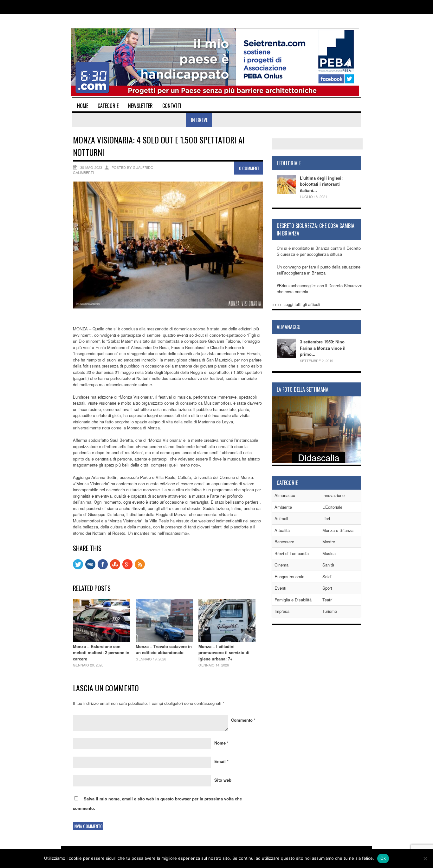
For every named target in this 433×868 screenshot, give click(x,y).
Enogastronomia (289, 576)
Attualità (282, 530)
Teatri (327, 600)
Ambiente (283, 507)
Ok (383, 858)
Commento (243, 720)
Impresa (282, 611)
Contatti (171, 105)
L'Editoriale (332, 507)
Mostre (328, 542)
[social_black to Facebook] (103, 568)
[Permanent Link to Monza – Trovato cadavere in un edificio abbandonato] (164, 640)
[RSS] (140, 568)
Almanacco (285, 495)
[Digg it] (90, 568)
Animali (281, 518)
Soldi (327, 576)
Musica (329, 553)
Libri (326, 518)
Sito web (222, 780)
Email (221, 761)
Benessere (284, 542)
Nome (221, 743)
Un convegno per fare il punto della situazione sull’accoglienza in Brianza (318, 270)
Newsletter (140, 105)
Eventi (280, 588)
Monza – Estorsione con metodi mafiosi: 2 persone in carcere (101, 652)
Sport (327, 588)
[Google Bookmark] (127, 568)
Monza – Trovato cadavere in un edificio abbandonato (164, 649)
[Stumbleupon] (115, 568)
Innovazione (333, 495)
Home (82, 105)
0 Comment (249, 168)
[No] (425, 858)
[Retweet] (78, 568)
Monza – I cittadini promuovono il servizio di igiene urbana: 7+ (223, 652)
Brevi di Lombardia (292, 553)
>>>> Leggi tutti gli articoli (296, 304)
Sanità (328, 565)
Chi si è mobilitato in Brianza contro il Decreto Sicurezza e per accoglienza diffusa (319, 251)
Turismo (329, 611)
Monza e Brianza (337, 530)
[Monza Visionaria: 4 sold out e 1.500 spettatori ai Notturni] (168, 307)
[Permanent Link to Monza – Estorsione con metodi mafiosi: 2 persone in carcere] (101, 640)
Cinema (281, 565)
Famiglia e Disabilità (293, 600)
